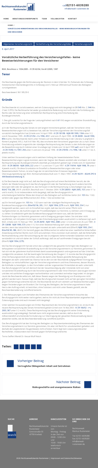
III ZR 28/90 (39, 222)
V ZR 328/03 (65, 189)
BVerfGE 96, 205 (35, 205)
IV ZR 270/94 (62, 150)
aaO (77, 147)
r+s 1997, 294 (20, 150)
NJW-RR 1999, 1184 (75, 133)
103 (83, 195)
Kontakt (72, 19)
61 (59, 120)
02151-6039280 (77, 5)
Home (6, 19)
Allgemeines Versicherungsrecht (17, 44)
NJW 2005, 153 (78, 189)
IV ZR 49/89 (78, 136)
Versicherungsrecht (83, 44)
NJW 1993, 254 (76, 205)
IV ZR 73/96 (8, 150)
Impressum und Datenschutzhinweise (66, 458)
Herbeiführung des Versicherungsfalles (53, 44)
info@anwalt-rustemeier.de (77, 8)
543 (79, 107)
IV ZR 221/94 (29, 136)
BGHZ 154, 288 (8, 189)
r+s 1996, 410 (43, 136)
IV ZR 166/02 (81, 307)
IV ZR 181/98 (59, 133)
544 (89, 107)
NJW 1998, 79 (83, 165)
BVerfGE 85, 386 (9, 230)
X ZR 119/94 (70, 165)
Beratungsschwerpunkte (25, 19)
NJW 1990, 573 (18, 224)
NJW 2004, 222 (26, 165)
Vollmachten (57, 19)
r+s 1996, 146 (76, 150)
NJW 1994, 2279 (56, 205)
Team (44, 19)
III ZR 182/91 (77, 174)
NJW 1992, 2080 (53, 222)
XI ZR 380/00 (13, 165)
